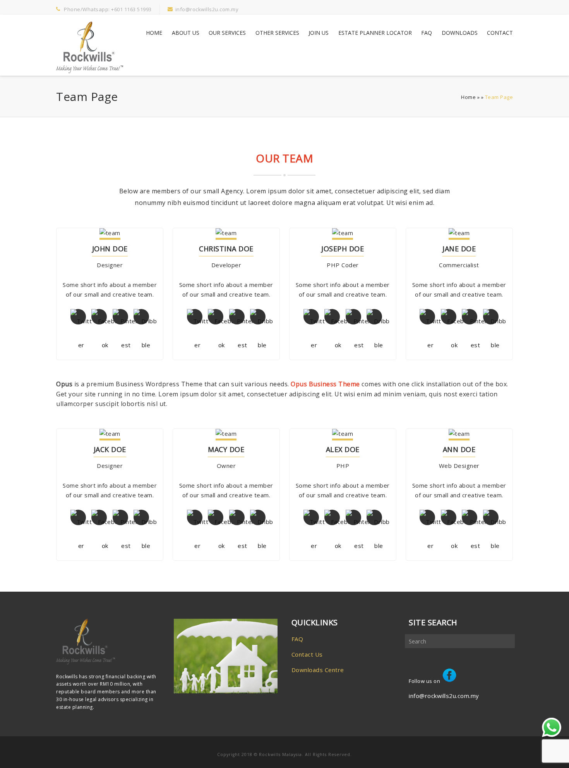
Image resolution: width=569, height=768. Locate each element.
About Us (185, 32)
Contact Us (307, 654)
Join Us (318, 32)
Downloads (460, 32)
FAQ (426, 32)
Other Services (277, 32)
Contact (500, 32)
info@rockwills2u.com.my (444, 696)
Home (154, 32)
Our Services (227, 32)
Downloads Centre (317, 670)
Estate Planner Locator (375, 32)
